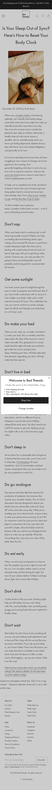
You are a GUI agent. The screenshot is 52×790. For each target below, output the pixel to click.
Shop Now (26, 400)
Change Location (26, 408)
